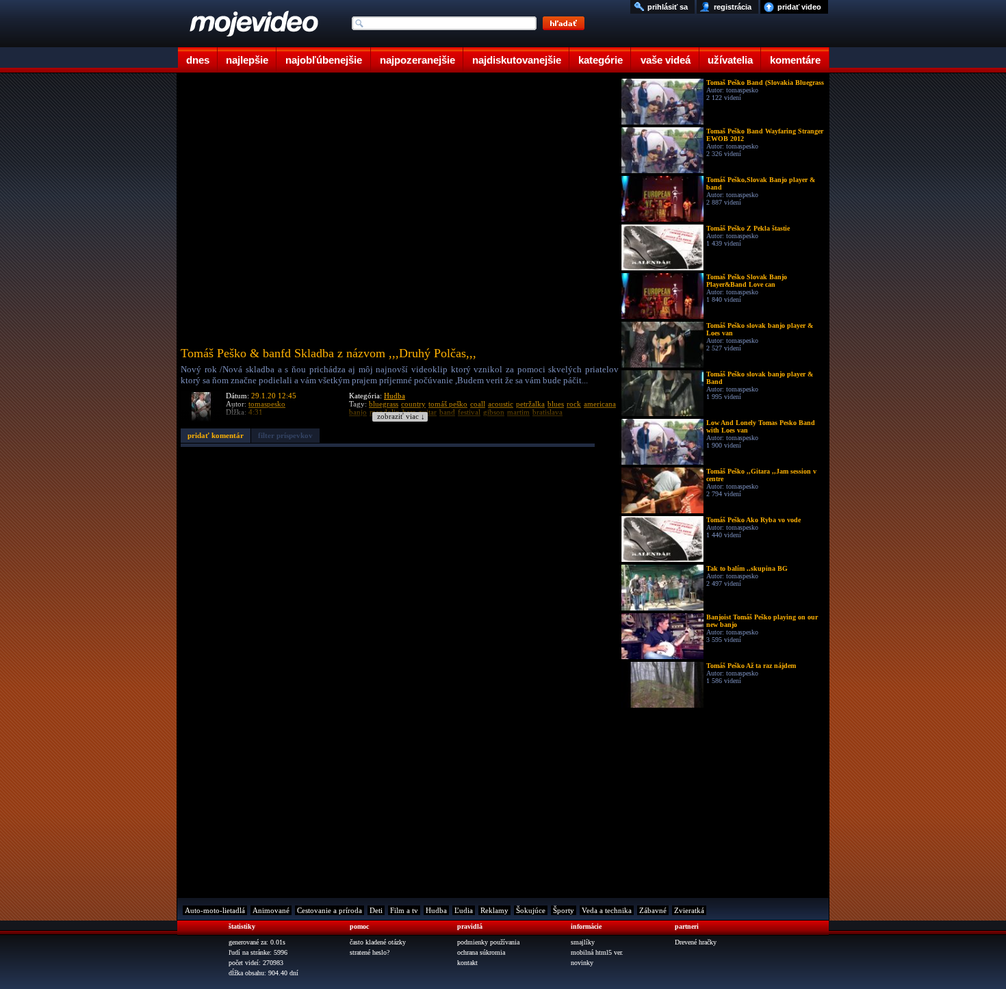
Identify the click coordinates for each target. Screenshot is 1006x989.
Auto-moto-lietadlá (215, 910)
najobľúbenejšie (323, 60)
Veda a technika (607, 910)
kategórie (600, 60)
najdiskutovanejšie (516, 60)
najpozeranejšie (417, 60)
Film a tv (404, 910)
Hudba (394, 395)
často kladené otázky (378, 942)
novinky (582, 962)
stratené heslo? (369, 952)
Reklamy (494, 910)
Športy (563, 910)
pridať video (799, 7)
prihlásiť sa (667, 7)
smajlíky (583, 942)
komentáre (795, 60)
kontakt (467, 962)
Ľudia (463, 910)
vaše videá (666, 60)
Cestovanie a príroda (329, 910)
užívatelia (730, 60)
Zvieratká (689, 910)
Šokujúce (530, 910)
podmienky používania (488, 942)
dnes (197, 60)
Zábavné (653, 910)
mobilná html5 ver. (597, 952)
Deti (376, 910)
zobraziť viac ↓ (401, 416)
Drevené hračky (696, 942)
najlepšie (247, 60)
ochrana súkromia (481, 952)
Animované (271, 910)
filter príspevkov (285, 435)
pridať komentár (216, 435)
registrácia (732, 7)
